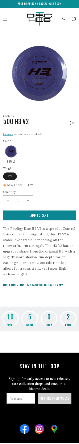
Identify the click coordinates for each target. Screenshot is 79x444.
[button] (5, 18)
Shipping (8, 134)
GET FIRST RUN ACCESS (54, 398)
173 (10, 176)
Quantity (9, 192)
